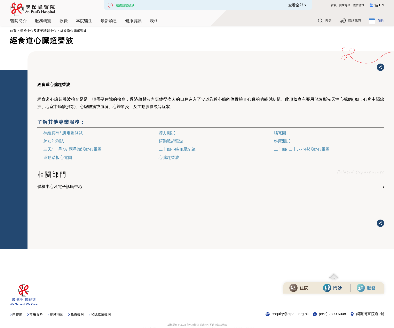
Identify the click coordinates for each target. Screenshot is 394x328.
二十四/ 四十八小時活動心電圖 (302, 149)
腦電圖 (280, 133)
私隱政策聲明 (101, 314)
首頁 (334, 5)
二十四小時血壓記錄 (177, 149)
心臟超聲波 (169, 157)
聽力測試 (167, 133)
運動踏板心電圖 (57, 157)
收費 (64, 20)
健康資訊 (133, 20)
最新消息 (109, 20)
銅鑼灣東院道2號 (370, 314)
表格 (154, 20)
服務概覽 (43, 20)
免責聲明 (77, 314)
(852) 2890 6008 (332, 314)
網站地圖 (56, 314)
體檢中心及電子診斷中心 (38, 30)
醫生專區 (344, 5)
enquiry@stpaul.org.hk (290, 314)
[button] (18, 21)
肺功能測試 (53, 141)
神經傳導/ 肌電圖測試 (63, 133)
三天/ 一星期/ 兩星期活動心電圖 (72, 149)
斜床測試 (282, 141)
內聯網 (17, 314)
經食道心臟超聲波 (73, 30)
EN (381, 5)
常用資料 (36, 314)
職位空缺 (358, 5)
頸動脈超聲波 (171, 141)
